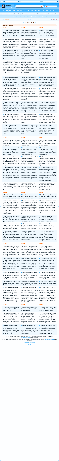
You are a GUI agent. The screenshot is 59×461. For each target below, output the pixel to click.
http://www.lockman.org (25, 337)
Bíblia (3, 19)
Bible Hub (29, 344)
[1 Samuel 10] (57, 210)
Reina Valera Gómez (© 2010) (29, 342)
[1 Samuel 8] (2, 210)
